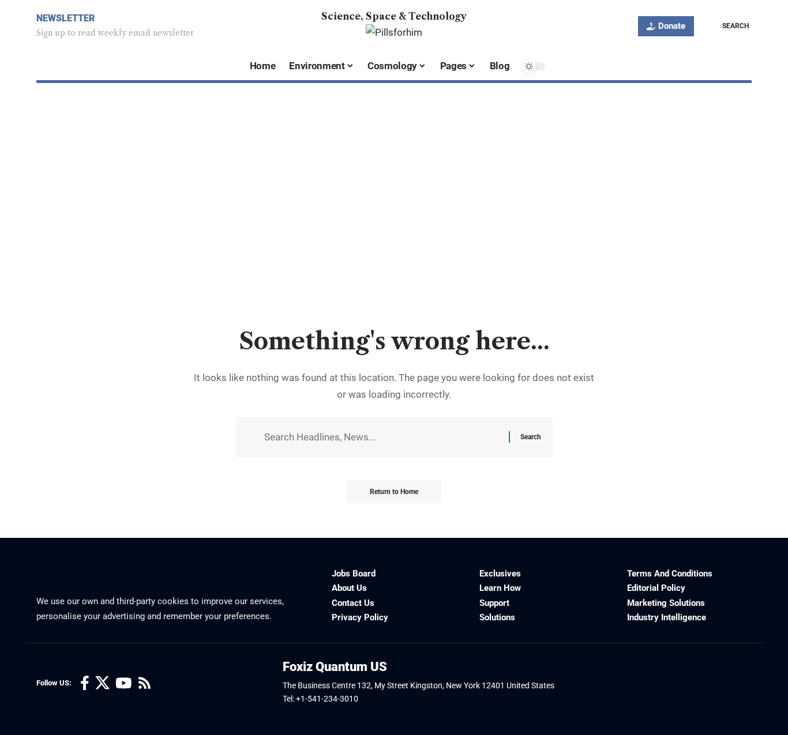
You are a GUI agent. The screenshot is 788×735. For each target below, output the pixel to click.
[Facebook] (84, 683)
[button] (727, 26)
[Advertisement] (394, 238)
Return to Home (394, 492)
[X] (102, 683)
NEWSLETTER (65, 18)
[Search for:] (382, 437)
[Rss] (144, 683)
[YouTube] (123, 683)
